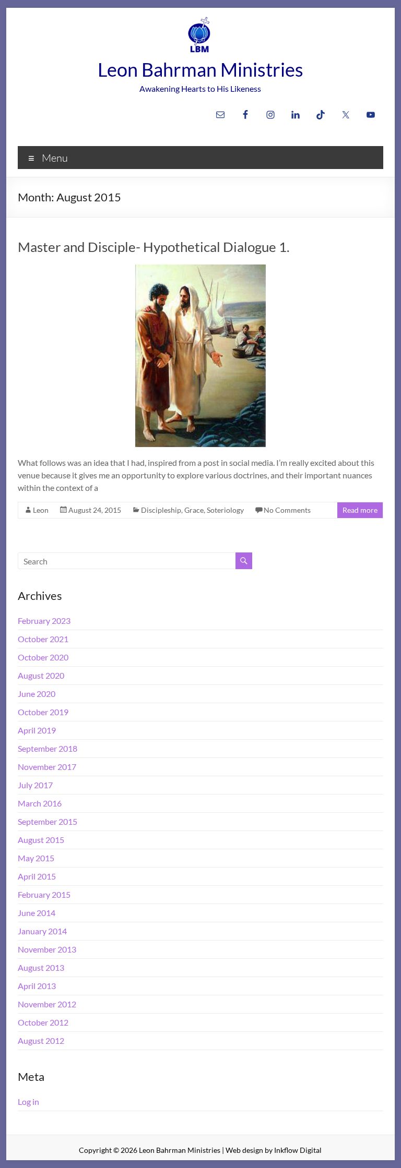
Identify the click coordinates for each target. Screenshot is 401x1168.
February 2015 (44, 894)
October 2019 (43, 712)
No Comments (287, 509)
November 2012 (47, 1004)
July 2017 (35, 785)
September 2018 (47, 748)
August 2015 (41, 840)
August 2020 (41, 675)
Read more (360, 509)
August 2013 (41, 967)
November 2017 (47, 767)
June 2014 (36, 913)
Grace (194, 509)
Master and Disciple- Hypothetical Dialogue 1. (154, 246)
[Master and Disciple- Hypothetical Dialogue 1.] (200, 269)
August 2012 (41, 1040)
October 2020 (43, 657)
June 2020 (36, 694)
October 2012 (43, 1022)
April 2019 (37, 730)
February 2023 (44, 620)
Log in (28, 1101)
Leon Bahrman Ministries (200, 69)
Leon (41, 509)
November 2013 (47, 949)
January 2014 (42, 931)
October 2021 (43, 639)
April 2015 (37, 876)
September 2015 (47, 821)
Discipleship (161, 509)
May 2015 (36, 858)
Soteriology (225, 509)
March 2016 (40, 803)
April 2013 (37, 986)
